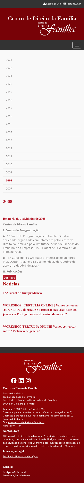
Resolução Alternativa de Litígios (20, 456)
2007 (9, 188)
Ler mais (10, 277)
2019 (9, 92)
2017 (9, 108)
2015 (9, 124)
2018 (9, 100)
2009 (9, 172)
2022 (9, 68)
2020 (9, 84)
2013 (9, 140)
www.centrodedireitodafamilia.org (26, 422)
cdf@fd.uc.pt (17, 419)
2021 (9, 76)
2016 (9, 116)
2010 (9, 164)
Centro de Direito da (42, 17)
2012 (9, 148)
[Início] (58, 29)
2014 (9, 132)
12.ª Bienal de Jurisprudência (22, 293)
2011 (9, 156)
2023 (9, 60)
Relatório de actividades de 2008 (24, 218)
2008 (9, 180)
